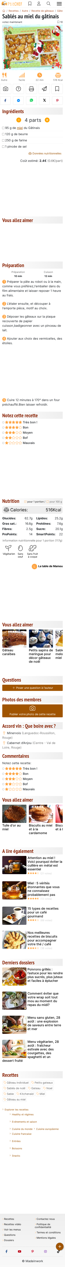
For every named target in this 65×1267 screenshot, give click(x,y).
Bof (25, 438)
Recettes (9, 1219)
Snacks (16, 1155)
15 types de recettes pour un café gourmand (43, 912)
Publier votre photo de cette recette (32, 714)
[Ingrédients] (5, 633)
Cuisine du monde (22, 1128)
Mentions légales (46, 1237)
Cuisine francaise (21, 1133)
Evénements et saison (24, 1121)
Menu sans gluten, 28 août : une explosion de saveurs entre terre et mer (44, 1023)
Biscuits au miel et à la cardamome (40, 829)
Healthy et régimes (23, 1114)
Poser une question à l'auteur (34, 687)
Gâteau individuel (18, 1082)
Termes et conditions (49, 1232)
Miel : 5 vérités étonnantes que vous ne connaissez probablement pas (44, 889)
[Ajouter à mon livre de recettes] (57, 89)
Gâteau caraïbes (8, 652)
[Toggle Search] (48, 3)
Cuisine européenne (47, 1128)
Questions (9, 1234)
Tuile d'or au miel (11, 827)
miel (20, 128)
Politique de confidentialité (43, 1226)
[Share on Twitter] (44, 100)
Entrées (16, 1141)
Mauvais (28, 443)
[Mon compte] (38, 3)
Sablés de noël (16, 1088)
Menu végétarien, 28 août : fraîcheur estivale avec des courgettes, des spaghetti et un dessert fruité (30, 1051)
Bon (25, 427)
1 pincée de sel (16, 146)
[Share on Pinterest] (57, 100)
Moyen (27, 432)
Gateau (35, 1088)
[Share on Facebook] (5, 100)
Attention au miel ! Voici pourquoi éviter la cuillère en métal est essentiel (45, 863)
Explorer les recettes (16, 1109)
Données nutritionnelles (46, 153)
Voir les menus (12, 1229)
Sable (10, 1093)
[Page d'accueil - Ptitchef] (3, 10)
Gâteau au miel (16, 1099)
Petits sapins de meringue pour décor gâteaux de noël (41, 656)
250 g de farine (16, 140)
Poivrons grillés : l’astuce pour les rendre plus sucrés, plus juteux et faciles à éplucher (45, 975)
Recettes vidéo (12, 1224)
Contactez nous (46, 1219)
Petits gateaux (44, 1082)
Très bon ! (29, 422)
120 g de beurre (16, 134)
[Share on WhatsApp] (31, 100)
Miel (42, 1093)
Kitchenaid (27, 1093)
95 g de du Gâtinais (22, 128)
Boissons (17, 1148)
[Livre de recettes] (30, 3)
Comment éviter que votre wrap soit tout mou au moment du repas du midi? (43, 999)
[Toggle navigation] (59, 4)
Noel (49, 1088)
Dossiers (9, 1240)
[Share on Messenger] (18, 100)
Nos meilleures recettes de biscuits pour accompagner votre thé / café (42, 938)
